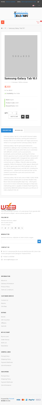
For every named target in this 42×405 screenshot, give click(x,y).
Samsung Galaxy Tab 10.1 (17, 28)
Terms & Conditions (7, 290)
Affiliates (3, 323)
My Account (5, 336)
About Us (4, 280)
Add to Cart (14, 117)
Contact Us (4, 300)
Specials (3, 326)
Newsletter (4, 346)
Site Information (6, 365)
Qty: (6, 113)
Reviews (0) (19, 130)
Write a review (23, 82)
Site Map (4, 306)
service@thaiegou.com (28, 2)
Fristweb (11, 399)
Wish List (4, 343)
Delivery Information (7, 283)
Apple (12, 100)
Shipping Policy (6, 359)
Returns (3, 303)
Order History (5, 340)
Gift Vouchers (5, 320)
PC (5, 28)
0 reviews (15, 82)
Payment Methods (7, 362)
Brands (3, 317)
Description (7, 130)
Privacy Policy (5, 287)
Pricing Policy (5, 356)
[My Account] (38, 2)
